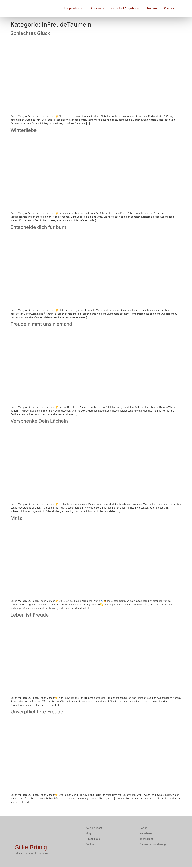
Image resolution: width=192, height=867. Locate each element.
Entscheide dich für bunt (38, 227)
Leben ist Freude (29, 615)
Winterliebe (23, 130)
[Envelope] (88, 853)
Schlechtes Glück (30, 33)
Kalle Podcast (94, 828)
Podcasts (97, 8)
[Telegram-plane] (96, 853)
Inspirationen (74, 8)
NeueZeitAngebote (125, 8)
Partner (144, 828)
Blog (88, 833)
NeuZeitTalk (93, 838)
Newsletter (146, 833)
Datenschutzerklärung (153, 844)
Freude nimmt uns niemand (41, 324)
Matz (16, 518)
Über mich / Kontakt (160, 8)
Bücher (90, 844)
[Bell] (106, 853)
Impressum (146, 838)
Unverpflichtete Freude (36, 712)
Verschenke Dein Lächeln (39, 421)
